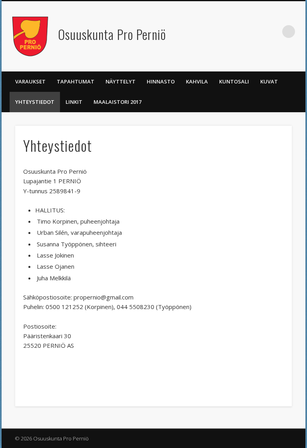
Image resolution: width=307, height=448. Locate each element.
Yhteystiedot (34, 101)
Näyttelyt (121, 81)
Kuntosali (234, 81)
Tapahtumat (75, 81)
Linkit (74, 101)
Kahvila (197, 81)
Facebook (272, 31)
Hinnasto (161, 81)
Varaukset (30, 81)
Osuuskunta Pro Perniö (112, 34)
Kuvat (269, 81)
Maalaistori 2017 (118, 101)
